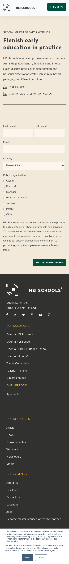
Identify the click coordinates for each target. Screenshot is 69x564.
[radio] (34, 181)
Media (10, 464)
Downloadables (16, 442)
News (9, 435)
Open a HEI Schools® (19, 334)
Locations (12, 504)
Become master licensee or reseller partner (33, 519)
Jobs (9, 512)
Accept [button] (27, 557)
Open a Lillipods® (17, 356)
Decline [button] (41, 557)
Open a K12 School (18, 341)
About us (12, 483)
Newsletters (13, 456)
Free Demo (56, 7)
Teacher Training (16, 370)
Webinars (12, 449)
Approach (12, 394)
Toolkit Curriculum (17, 363)
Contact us (13, 497)
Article (10, 427)
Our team (12, 490)
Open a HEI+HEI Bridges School (26, 349)
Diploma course (16, 378)
